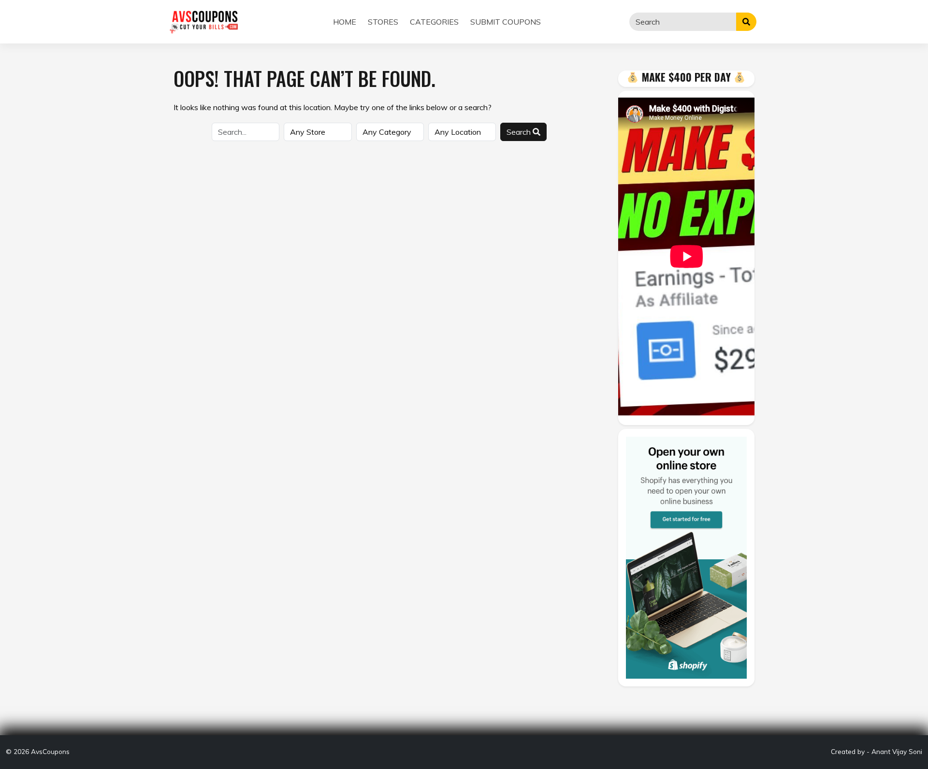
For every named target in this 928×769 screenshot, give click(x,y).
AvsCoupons (50, 751)
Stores (383, 22)
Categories (434, 22)
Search (520, 132)
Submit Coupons (505, 22)
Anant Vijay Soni (896, 751)
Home (344, 22)
